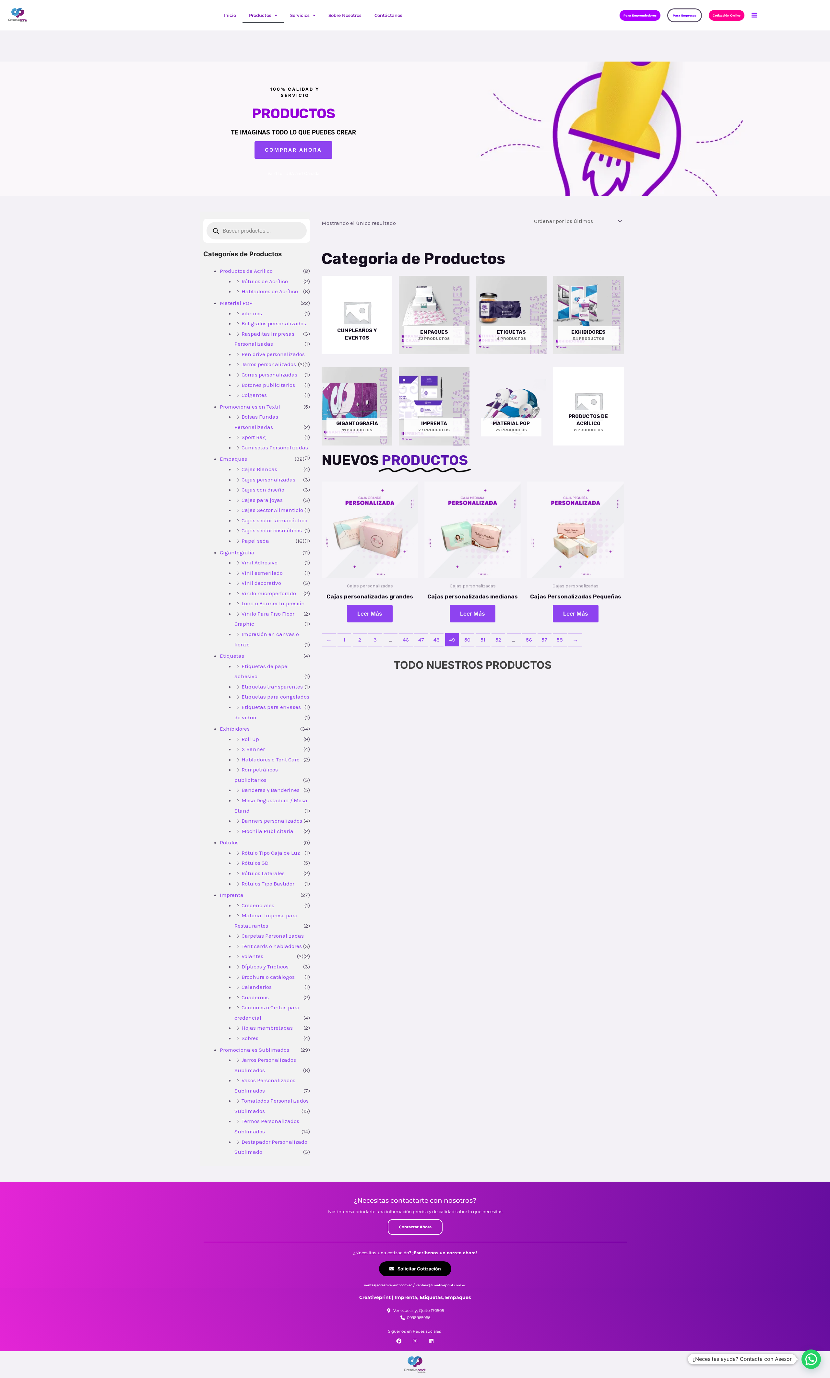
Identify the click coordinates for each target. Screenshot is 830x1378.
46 (406, 639)
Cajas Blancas (259, 469)
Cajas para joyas (262, 500)
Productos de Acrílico (246, 271)
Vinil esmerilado (262, 573)
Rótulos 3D (255, 863)
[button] (811, 1359)
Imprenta (231, 895)
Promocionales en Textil (250, 406)
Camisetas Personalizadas (275, 447)
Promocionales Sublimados (254, 1050)
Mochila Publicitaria (267, 831)
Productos (260, 15)
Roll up (250, 739)
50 (467, 639)
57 (544, 639)
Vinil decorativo (261, 583)
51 (482, 639)
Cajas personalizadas (268, 479)
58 (560, 639)
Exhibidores (235, 728)
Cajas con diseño (263, 489)
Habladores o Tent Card (271, 759)
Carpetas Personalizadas (273, 935)
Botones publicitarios (268, 385)
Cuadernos (255, 997)
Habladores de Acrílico (270, 291)
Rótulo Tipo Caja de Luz (271, 853)
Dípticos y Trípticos (265, 966)
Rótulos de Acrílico (265, 281)
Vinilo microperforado (269, 593)
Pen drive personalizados (273, 354)
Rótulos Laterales (263, 873)
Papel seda (255, 541)
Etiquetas (232, 656)
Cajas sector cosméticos (272, 530)
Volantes (252, 956)
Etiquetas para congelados (275, 696)
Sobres (250, 1038)
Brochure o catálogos (268, 977)
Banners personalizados (272, 820)
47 (421, 639)
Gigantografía (237, 552)
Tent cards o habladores (272, 946)
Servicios (300, 15)
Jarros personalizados (269, 364)
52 (498, 639)
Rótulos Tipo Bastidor (268, 883)
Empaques (233, 459)
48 (436, 639)
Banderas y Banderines (271, 790)
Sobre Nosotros (345, 15)
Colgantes (254, 395)
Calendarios (257, 987)
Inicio (230, 15)
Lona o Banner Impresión (273, 603)
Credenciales (258, 905)
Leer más (369, 613)
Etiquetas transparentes (272, 686)
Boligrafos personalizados (274, 323)
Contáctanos (388, 15)
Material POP (236, 303)
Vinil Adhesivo (260, 562)
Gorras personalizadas (269, 374)
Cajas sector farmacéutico (274, 520)
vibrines (252, 313)
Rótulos (229, 842)
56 (529, 639)
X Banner (253, 749)
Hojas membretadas (267, 1028)
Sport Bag (254, 437)
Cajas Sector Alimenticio (272, 510)
